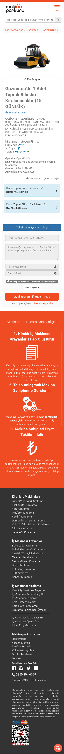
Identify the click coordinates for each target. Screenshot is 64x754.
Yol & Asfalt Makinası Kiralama (30, 524)
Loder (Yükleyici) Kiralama (27, 501)
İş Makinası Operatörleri (26, 621)
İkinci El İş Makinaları (24, 625)
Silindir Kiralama (22, 528)
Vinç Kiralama (20, 508)
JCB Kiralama (20, 573)
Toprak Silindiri (50, 30)
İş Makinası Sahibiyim (25, 598)
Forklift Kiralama (22, 516)
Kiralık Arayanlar (14, 30)
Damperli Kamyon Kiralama (28, 520)
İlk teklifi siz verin (17, 112)
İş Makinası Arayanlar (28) (28, 594)
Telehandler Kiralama (25, 557)
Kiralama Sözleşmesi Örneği (29, 609)
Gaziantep (32, 30)
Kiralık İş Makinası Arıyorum (29, 590)
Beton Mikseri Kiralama (26, 561)
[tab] (32, 227)
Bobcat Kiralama (22, 577)
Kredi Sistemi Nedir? (24, 602)
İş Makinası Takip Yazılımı (27, 617)
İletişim (16, 658)
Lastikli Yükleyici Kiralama (28, 553)
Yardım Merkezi (21, 642)
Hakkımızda (19, 638)
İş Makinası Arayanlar (27, 541)
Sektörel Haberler (22, 646)
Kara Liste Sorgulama (25, 605)
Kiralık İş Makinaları (26, 496)
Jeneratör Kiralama (23, 532)
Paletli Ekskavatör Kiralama (28, 549)
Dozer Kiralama (21, 565)
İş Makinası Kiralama (26, 586)
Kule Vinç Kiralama (23, 569)
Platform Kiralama (23, 512)
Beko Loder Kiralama (24, 545)
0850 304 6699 (26, 674)
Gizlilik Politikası (22, 654)
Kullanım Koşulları (23, 650)
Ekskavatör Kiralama (24, 505)
